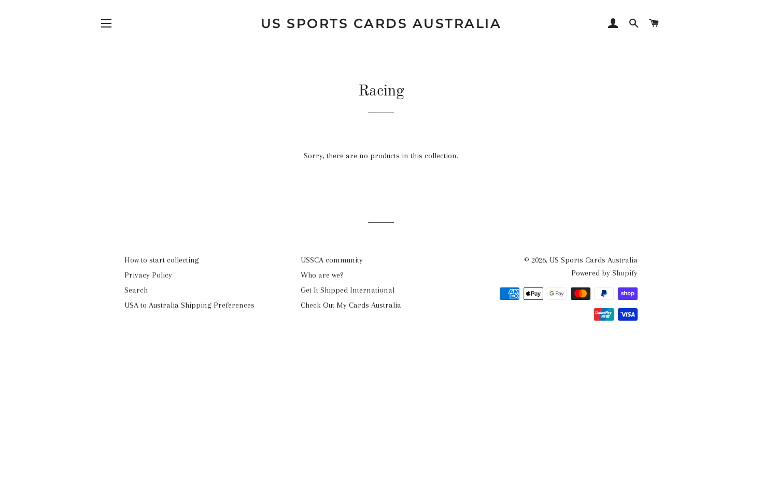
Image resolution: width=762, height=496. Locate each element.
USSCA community (332, 260)
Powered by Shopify (604, 273)
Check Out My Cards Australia (351, 305)
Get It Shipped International (347, 290)
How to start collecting (161, 260)
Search (136, 290)
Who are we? (322, 275)
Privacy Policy (148, 275)
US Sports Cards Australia (381, 23)
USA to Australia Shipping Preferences (189, 305)
